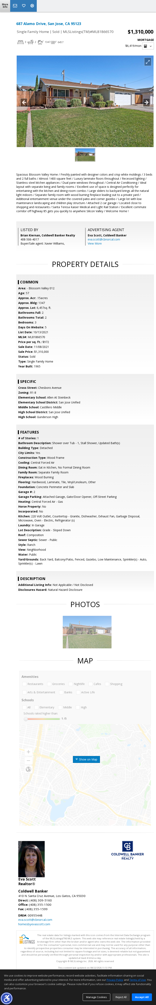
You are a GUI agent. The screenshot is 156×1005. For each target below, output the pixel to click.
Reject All (121, 997)
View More (95, 243)
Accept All (142, 997)
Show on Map (87, 759)
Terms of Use (137, 980)
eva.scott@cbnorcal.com (104, 239)
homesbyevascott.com (34, 924)
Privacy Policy (115, 980)
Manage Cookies (96, 997)
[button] (6, 998)
